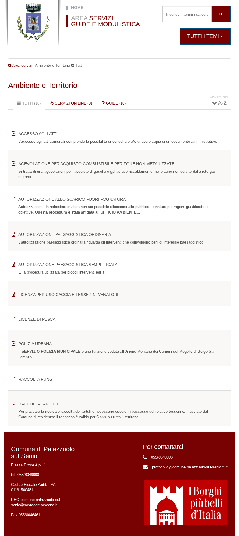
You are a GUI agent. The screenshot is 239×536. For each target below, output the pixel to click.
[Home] (32, 23)
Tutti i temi (203, 36)
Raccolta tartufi (38, 404)
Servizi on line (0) (73, 103)
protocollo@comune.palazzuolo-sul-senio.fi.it (190, 467)
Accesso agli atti (38, 133)
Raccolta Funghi (37, 379)
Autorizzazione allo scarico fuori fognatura (72, 199)
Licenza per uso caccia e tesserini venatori (68, 294)
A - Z (222, 103)
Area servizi (22, 65)
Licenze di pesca (36, 319)
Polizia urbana (35, 343)
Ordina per (219, 96)
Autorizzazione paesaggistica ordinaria (64, 234)
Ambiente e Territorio (42, 85)
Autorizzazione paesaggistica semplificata (67, 264)
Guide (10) (115, 103)
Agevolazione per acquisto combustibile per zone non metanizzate (96, 163)
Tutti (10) (33, 105)
